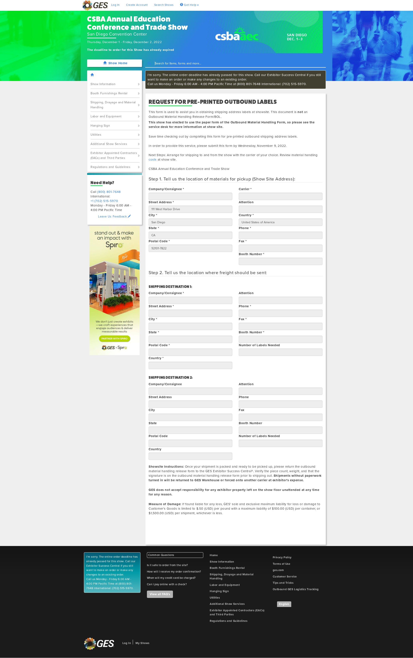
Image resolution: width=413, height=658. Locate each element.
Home (214, 555)
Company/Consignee (165, 384)
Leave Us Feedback (113, 216)
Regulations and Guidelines (111, 167)
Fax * (243, 241)
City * (153, 215)
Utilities (96, 135)
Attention (246, 202)
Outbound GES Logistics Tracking (296, 589)
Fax (242, 410)
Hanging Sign (100, 125)
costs (153, 159)
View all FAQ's (160, 594)
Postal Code (158, 436)
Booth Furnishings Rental (109, 93)
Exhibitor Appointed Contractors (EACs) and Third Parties (114, 155)
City (152, 410)
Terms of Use (281, 564)
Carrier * (245, 189)
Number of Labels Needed (259, 345)
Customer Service (285, 576)
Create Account (137, 5)
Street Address (160, 397)
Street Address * (161, 202)
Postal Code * (159, 241)
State (153, 423)
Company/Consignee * (166, 189)
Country (155, 449)
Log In (115, 5)
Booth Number (250, 423)
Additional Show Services (109, 144)
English (284, 604)
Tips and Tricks (283, 583)
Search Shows (164, 5)
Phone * (245, 228)
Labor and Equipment (106, 116)
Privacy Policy (282, 557)
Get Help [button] (189, 5)
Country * (246, 215)
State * (154, 228)
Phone (244, 397)
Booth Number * (251, 254)
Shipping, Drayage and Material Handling (113, 105)
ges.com (278, 570)
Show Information (103, 84)
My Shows (142, 643)
